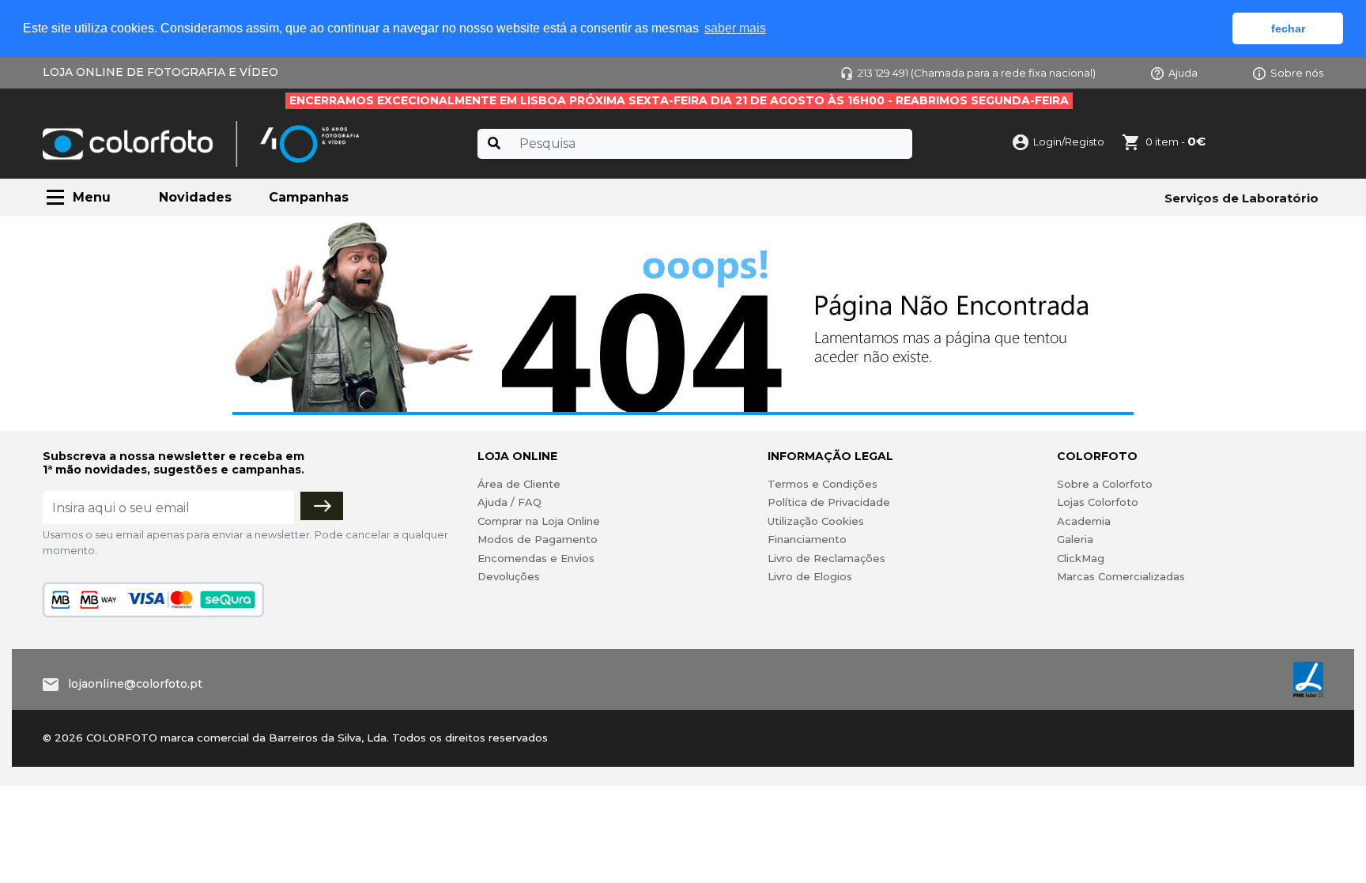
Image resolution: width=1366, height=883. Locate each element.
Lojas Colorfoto (1097, 502)
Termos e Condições (822, 483)
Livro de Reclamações (826, 558)
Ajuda (1183, 72)
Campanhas (309, 197)
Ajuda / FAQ (509, 502)
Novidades (195, 197)
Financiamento (807, 539)
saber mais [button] (735, 28)
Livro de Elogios (810, 576)
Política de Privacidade (829, 502)
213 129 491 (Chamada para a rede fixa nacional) (977, 72)
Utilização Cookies (816, 521)
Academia (1084, 521)
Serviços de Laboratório (1241, 198)
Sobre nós (1296, 72)
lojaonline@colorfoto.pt (135, 684)
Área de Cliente (518, 483)
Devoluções (508, 576)
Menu (92, 197)
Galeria (1075, 539)
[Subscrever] (321, 506)
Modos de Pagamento (537, 539)
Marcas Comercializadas (1121, 576)
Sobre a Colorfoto (1105, 483)
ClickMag (1080, 558)
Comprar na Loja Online (538, 521)
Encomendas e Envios (535, 558)
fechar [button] (1288, 28)
